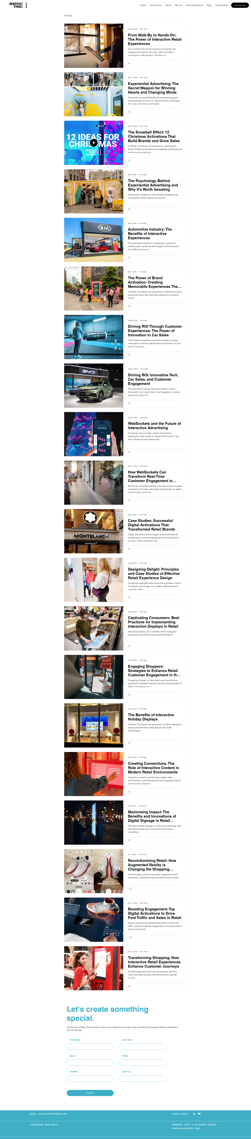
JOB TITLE (126, 1072)
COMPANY (74, 1072)
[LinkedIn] (194, 1113)
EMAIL (72, 1056)
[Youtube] (199, 1113)
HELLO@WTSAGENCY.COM (53, 1114)
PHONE (125, 1056)
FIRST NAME (75, 1040)
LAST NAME (127, 1040)
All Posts (68, 15)
